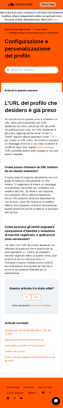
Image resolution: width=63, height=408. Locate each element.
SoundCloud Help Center (18, 29)
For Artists (28, 387)
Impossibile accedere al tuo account (25, 345)
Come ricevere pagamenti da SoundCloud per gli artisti (30, 359)
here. (55, 19)
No (36, 297)
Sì (26, 297)
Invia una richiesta (41, 305)
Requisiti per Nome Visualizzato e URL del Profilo (28, 332)
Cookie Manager (15, 392)
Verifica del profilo (15, 351)
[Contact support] (56, 401)
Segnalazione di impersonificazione (24, 339)
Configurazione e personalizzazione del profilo (33, 32)
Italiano (32, 392)
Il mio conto (41, 29)
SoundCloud (13, 387)
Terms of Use (45, 387)
